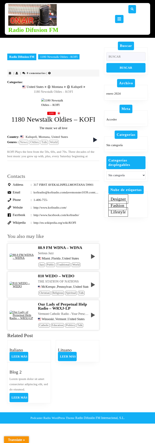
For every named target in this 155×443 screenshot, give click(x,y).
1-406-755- (41, 199)
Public (50, 264)
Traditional (63, 264)
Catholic (44, 325)
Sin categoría (114, 145)
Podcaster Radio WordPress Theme (52, 418)
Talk (44, 142)
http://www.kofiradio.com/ (50, 207)
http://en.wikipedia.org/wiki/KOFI (55, 222)
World (54, 142)
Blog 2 (15, 371)
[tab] (119, 19)
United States (35, 87)
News (23, 142)
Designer (118, 199)
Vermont (60, 319)
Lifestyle (118, 212)
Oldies (34, 142)
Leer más (20, 358)
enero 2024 (113, 93)
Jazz (41, 264)
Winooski (48, 319)
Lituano (65, 349)
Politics (70, 325)
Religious (57, 292)
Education (57, 325)
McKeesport (48, 286)
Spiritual (71, 292)
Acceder (111, 119)
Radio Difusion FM (33, 29)
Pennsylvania (64, 286)
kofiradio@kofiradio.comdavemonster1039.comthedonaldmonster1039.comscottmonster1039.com (66, 192)
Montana (57, 87)
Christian (44, 292)
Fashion (117, 205)
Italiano (16, 349)
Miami (46, 258)
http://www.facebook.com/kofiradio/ (56, 215)
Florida (56, 258)
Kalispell (76, 87)
